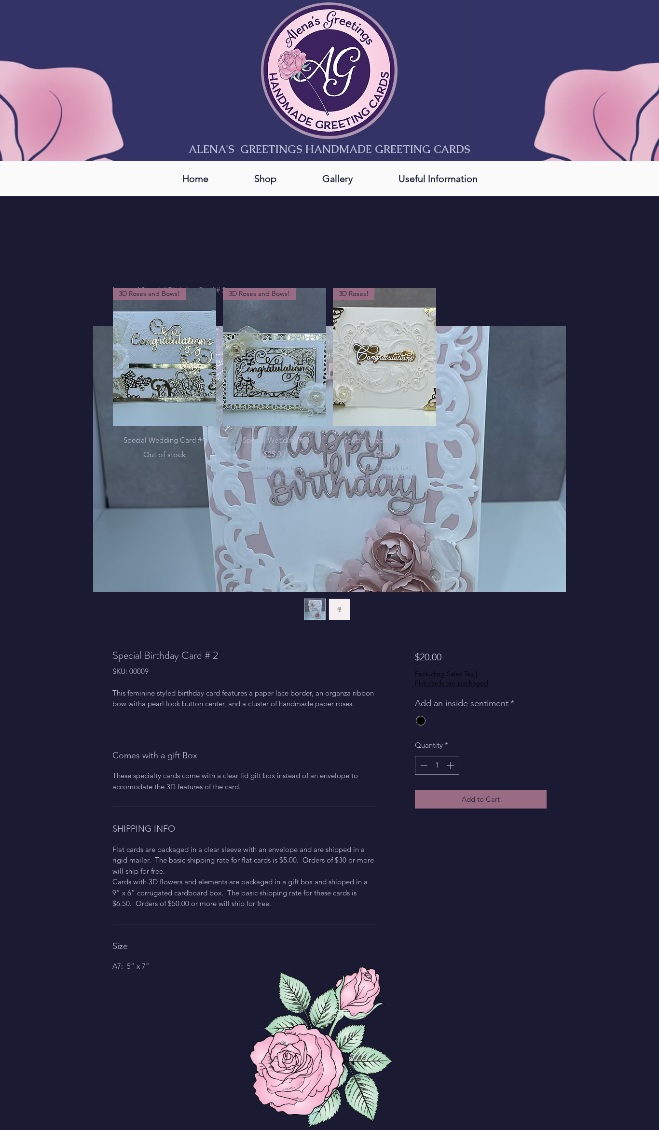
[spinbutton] (437, 765)
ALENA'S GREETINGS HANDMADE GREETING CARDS (329, 149)
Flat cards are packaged (451, 683)
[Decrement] (422, 765)
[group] (329, 384)
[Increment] (451, 765)
